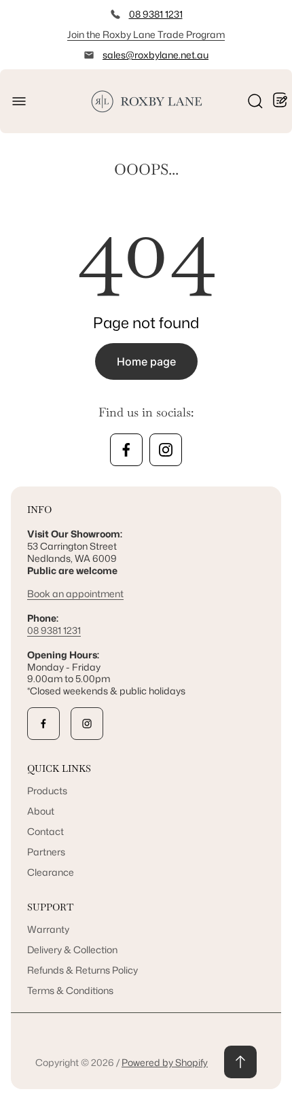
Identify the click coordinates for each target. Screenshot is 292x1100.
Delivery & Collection (72, 949)
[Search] (255, 101)
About (40, 810)
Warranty (48, 929)
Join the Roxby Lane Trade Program (146, 34)
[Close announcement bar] (273, 34)
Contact (45, 831)
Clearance (50, 872)
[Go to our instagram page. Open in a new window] (165, 449)
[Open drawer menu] (19, 101)
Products (47, 790)
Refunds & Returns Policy (82, 969)
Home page (146, 361)
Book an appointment (75, 593)
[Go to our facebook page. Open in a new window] (126, 449)
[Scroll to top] (240, 1062)
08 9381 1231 (156, 13)
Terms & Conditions (70, 990)
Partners (46, 851)
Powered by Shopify (165, 1062)
